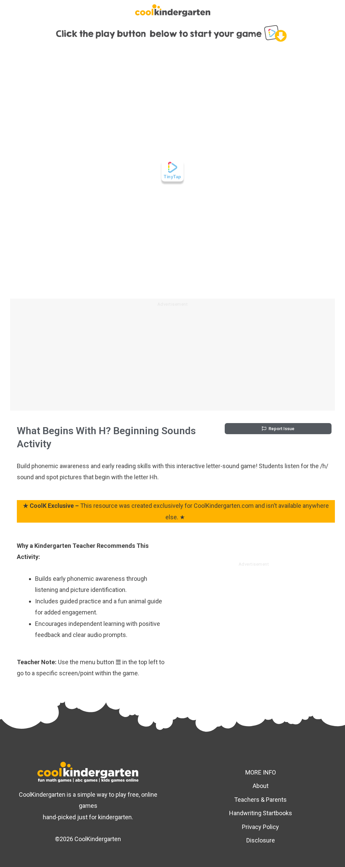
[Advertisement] (172, 360)
